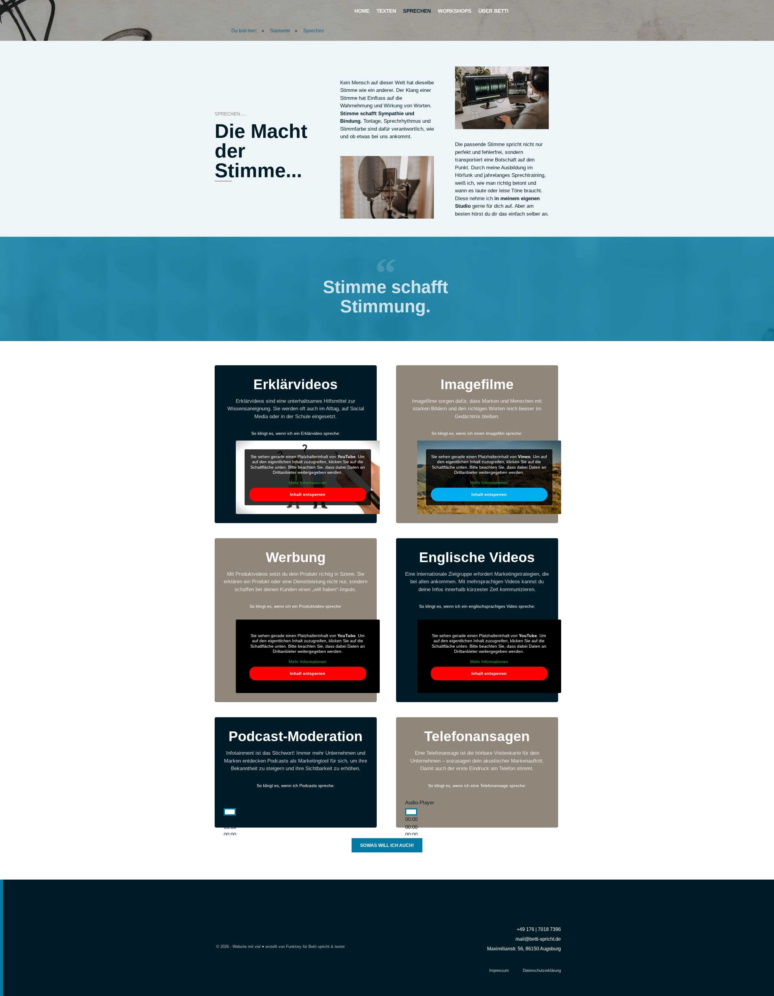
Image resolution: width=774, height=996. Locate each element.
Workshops (454, 11)
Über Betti (493, 11)
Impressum (499, 970)
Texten (386, 11)
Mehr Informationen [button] (308, 482)
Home (361, 11)
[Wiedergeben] (230, 811)
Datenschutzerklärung (542, 970)
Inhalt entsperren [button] (307, 494)
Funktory (293, 946)
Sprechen (417, 11)
